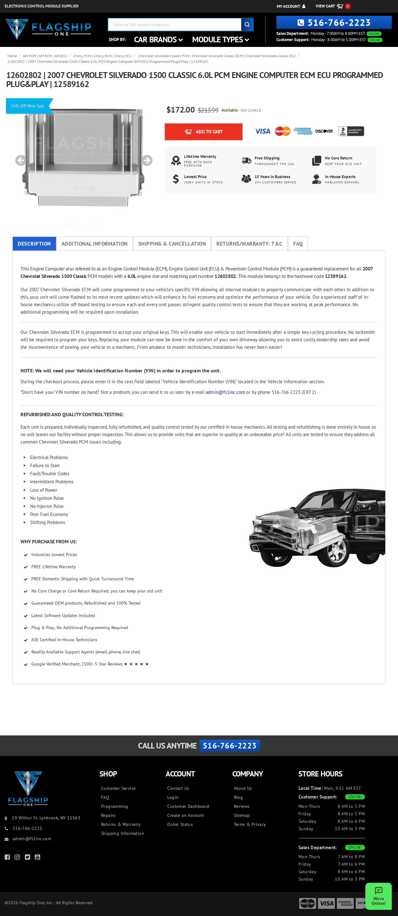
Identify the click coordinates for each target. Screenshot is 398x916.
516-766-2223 (339, 22)
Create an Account (185, 815)
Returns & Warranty (121, 824)
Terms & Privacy (250, 824)
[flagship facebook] (8, 858)
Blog (238, 797)
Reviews (242, 806)
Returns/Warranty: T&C (249, 243)
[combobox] (180, 24)
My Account (288, 6)
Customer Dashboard (188, 806)
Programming (114, 806)
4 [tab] (97, 224)
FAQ (298, 243)
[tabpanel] (83, 157)
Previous (19, 157)
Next (145, 157)
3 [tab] (88, 224)
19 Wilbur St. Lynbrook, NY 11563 (46, 818)
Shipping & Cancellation (172, 243)
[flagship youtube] (38, 858)
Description (34, 243)
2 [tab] (79, 224)
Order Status (180, 824)
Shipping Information (122, 833)
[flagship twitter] (28, 858)
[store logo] (48, 29)
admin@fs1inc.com (225, 392)
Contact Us (178, 788)
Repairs (108, 815)
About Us (243, 788)
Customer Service (118, 788)
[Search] (247, 24)
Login (172, 797)
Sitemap (242, 815)
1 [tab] (69, 224)
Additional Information (95, 243)
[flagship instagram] (18, 858)
